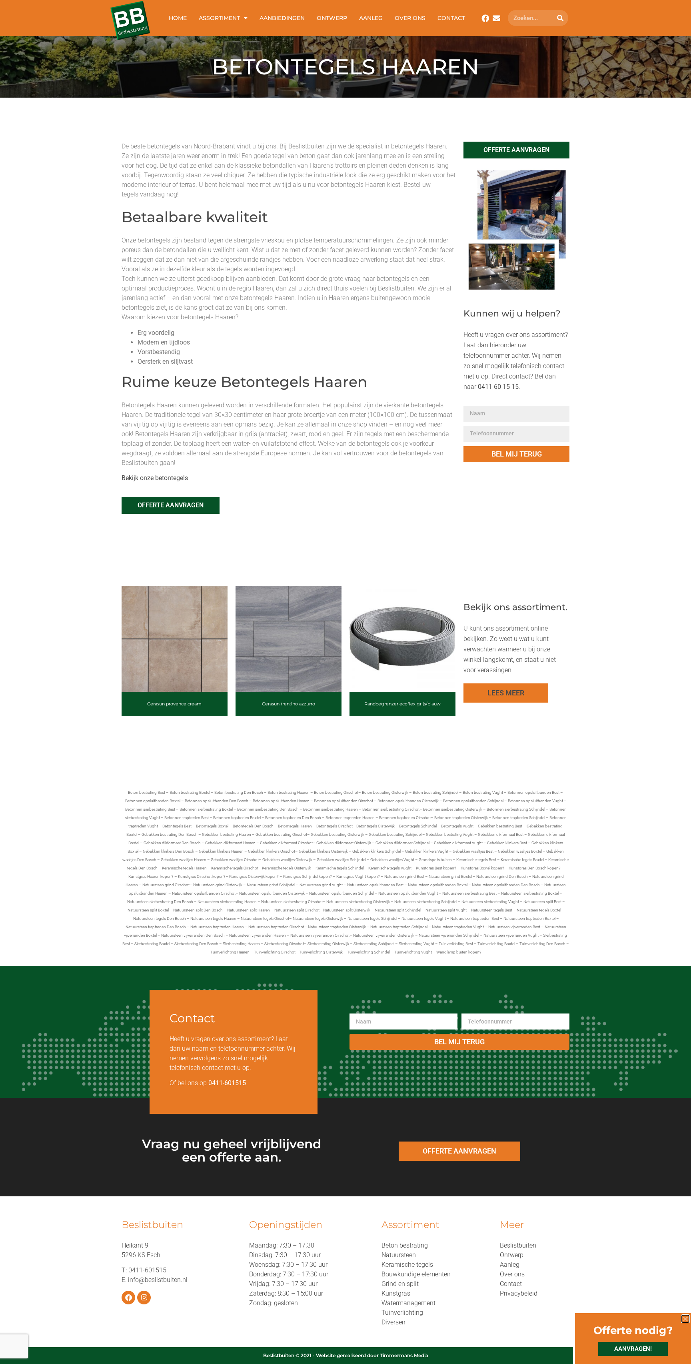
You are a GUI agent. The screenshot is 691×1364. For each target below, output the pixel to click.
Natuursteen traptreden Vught (458, 927)
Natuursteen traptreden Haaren (217, 927)
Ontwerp (332, 18)
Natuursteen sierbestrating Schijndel (425, 901)
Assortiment (219, 18)
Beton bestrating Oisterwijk (385, 792)
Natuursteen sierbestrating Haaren (227, 901)
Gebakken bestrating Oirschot (281, 834)
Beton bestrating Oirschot (336, 792)
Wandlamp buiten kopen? (458, 952)
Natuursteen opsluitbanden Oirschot (204, 893)
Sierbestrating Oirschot (284, 943)
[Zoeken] (560, 18)
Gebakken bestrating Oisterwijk (337, 834)
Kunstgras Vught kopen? (358, 876)
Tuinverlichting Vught (413, 952)
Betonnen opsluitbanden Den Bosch (216, 801)
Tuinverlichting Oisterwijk (321, 952)
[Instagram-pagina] (144, 1297)
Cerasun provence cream (174, 704)
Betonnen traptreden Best (186, 817)
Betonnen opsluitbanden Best (533, 792)
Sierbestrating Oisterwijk (328, 943)
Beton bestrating (404, 1245)
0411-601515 (147, 1270)
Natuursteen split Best (542, 901)
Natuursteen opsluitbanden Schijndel (341, 893)
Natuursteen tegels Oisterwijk (318, 918)
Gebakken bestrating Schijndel (395, 834)
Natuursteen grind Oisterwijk (217, 885)
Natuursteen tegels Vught (423, 918)
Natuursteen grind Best (404, 876)
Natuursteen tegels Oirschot (265, 918)
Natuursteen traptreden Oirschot (276, 927)
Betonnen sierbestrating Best (150, 809)
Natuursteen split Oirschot (297, 910)
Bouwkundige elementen (416, 1274)
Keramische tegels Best (476, 859)
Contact (451, 18)
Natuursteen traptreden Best (474, 918)
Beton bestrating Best (146, 792)
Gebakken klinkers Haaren (221, 851)
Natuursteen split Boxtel (148, 910)
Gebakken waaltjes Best (473, 851)
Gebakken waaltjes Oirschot (235, 859)
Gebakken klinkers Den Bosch (168, 851)
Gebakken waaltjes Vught (392, 859)
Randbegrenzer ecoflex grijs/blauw (402, 704)
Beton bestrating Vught (483, 792)
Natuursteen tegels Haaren (213, 918)
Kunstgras (395, 1293)
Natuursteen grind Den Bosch (502, 876)
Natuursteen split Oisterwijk (346, 910)
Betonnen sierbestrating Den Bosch (268, 809)
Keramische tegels (407, 1264)
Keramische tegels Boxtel (522, 859)
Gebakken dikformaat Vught (458, 843)
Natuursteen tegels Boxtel (539, 910)
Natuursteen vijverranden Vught (511, 935)
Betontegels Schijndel (418, 826)
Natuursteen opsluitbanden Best (375, 885)
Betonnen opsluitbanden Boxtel (152, 801)
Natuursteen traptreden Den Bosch (156, 927)
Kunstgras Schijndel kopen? (307, 876)
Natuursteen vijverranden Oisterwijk (383, 935)
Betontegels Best (177, 826)
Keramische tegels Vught (389, 868)
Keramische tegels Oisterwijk (286, 868)
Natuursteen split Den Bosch (198, 910)
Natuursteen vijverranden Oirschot (319, 935)
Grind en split (400, 1284)
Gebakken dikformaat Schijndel (402, 843)
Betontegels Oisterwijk (375, 826)
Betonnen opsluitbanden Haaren (281, 801)
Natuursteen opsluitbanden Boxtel (437, 885)
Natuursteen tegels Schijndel (372, 918)
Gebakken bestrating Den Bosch (170, 834)
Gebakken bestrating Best (500, 826)
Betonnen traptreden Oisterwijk (461, 817)
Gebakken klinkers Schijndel (376, 851)
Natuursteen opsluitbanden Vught (408, 893)
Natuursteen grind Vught (321, 885)
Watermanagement (408, 1303)
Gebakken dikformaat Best (500, 834)
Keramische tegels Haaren (184, 868)
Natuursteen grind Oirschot (166, 885)
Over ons (410, 18)
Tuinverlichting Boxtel (496, 943)
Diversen (393, 1322)
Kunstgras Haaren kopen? (151, 876)
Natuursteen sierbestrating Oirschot (292, 901)
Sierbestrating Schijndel (373, 943)
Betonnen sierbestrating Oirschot (390, 809)
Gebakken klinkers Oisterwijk (323, 851)
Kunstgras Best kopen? (436, 868)
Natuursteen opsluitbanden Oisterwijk (272, 893)
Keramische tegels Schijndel (340, 868)
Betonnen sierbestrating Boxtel (206, 809)
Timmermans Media (404, 1355)
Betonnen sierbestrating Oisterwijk (452, 809)
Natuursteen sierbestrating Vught (490, 901)
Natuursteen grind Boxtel (450, 876)
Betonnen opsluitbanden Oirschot (343, 801)
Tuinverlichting (402, 1312)
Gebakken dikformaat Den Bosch (172, 843)
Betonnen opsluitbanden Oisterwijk (408, 801)
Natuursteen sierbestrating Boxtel (530, 893)
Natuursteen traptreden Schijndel (398, 927)
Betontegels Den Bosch (253, 826)
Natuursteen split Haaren (248, 910)
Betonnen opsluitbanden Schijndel (473, 801)
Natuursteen (398, 1255)
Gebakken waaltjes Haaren (183, 859)
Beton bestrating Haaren (289, 792)
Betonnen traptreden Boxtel (237, 817)
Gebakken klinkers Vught (426, 851)
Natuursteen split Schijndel (398, 910)
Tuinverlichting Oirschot (275, 952)
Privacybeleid (518, 1293)
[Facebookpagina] (485, 18)
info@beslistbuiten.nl (158, 1280)
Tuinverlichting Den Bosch (542, 943)
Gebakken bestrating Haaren (226, 834)
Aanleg (371, 18)
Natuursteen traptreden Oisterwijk (337, 927)
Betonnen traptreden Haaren (350, 817)
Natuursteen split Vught (446, 910)
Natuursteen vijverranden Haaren (257, 935)
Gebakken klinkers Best (507, 843)
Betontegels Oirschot (334, 826)
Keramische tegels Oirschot (234, 868)
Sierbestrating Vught (416, 943)
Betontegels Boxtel (212, 826)
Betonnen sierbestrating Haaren (330, 809)
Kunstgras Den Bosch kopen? (535, 868)
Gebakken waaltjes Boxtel (520, 851)
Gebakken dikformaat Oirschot (286, 843)
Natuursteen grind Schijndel (271, 885)
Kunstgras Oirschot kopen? (202, 876)
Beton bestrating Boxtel (190, 792)
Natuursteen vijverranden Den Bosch (193, 935)
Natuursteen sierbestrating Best (469, 893)
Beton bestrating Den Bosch (238, 792)
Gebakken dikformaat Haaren (230, 843)
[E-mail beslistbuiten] (496, 18)
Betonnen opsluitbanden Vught (535, 801)
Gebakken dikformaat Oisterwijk (343, 843)
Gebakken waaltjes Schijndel (341, 859)
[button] (685, 1319)
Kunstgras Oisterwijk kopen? (254, 876)
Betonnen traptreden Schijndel (518, 817)
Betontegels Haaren (295, 826)
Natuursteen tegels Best (491, 910)
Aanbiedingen (282, 18)
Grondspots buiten (435, 859)
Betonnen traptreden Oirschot (405, 817)
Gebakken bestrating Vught (449, 834)
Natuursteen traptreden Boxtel (529, 918)
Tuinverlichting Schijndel (368, 952)
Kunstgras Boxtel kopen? (482, 868)
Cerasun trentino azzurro (288, 704)
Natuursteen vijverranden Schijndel (449, 935)
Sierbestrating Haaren (241, 943)
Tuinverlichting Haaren (230, 952)
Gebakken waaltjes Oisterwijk (287, 859)
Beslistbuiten (518, 1245)
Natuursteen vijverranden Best (514, 927)
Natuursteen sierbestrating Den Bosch (160, 901)
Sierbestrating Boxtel (152, 943)
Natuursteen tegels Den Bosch (159, 918)
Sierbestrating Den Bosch (196, 943)
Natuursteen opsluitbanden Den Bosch (506, 885)
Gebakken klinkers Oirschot (271, 851)
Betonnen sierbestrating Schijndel (516, 809)
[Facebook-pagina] (128, 1297)
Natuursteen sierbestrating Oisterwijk (358, 901)
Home (178, 18)
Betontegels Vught (457, 826)
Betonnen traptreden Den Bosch (293, 817)
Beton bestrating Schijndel (435, 792)
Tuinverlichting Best (456, 943)
